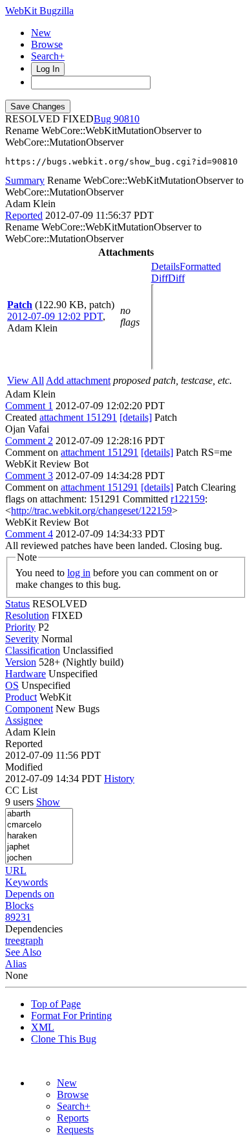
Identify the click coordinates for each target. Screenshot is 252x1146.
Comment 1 (29, 405)
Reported (24, 215)
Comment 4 (29, 533)
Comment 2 (29, 440)
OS (12, 685)
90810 (127, 118)
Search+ (48, 56)
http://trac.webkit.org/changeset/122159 (91, 510)
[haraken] (39, 836)
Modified (24, 766)
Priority (20, 627)
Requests (75, 1129)
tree (12, 940)
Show (48, 801)
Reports (73, 1117)
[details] (136, 417)
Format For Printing (71, 1015)
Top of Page (56, 1003)
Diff (176, 278)
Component (29, 708)
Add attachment (78, 380)
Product (21, 696)
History (119, 778)
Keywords (26, 882)
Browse (47, 44)
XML (42, 1027)
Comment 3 (29, 475)
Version (20, 662)
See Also (23, 952)
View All (25, 380)
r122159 (188, 498)
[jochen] (39, 858)
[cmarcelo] (39, 825)
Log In (47, 69)
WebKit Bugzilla (39, 10)
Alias (15, 963)
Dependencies (34, 928)
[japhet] (39, 847)
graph (31, 940)
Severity (22, 638)
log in (78, 572)
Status (17, 603)
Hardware (25, 673)
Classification (32, 650)
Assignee (24, 720)
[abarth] (39, 814)
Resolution (27, 615)
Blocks (19, 905)
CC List (21, 790)
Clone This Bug (63, 1038)
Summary (25, 180)
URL (15, 870)
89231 (18, 917)
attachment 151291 (78, 417)
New (41, 32)
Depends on (29, 893)
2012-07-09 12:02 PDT (55, 316)
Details (165, 266)
